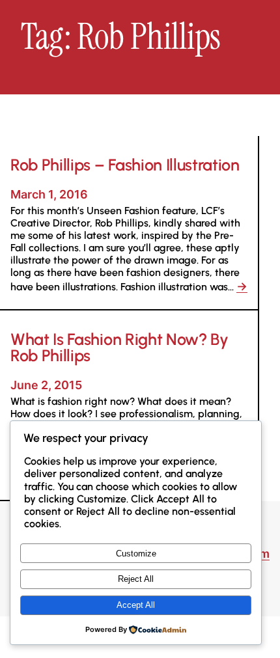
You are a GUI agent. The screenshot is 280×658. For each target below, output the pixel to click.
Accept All (136, 605)
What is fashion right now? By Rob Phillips (119, 347)
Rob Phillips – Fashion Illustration (125, 165)
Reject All (136, 579)
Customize (136, 553)
